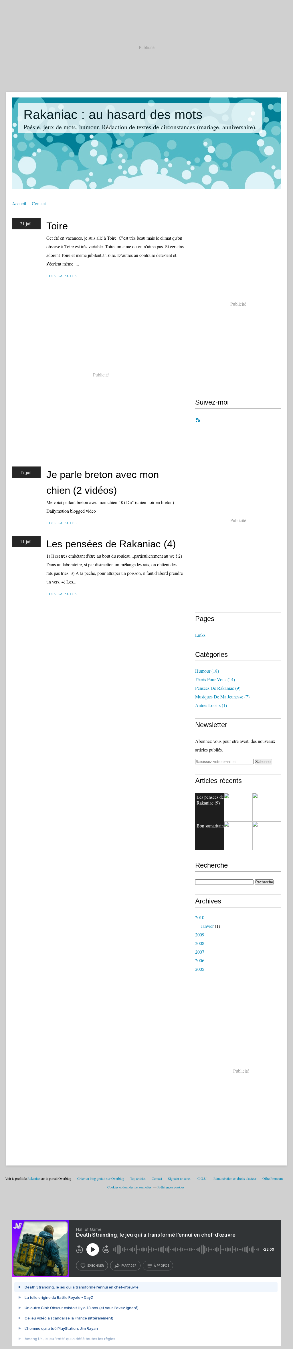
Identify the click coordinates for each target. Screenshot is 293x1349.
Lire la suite (61, 276)
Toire (57, 225)
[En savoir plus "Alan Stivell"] (238, 835)
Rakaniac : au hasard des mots (113, 114)
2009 (199, 935)
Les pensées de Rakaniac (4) (111, 543)
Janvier (207, 926)
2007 (199, 952)
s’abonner (95, 1265)
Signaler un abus (179, 1178)
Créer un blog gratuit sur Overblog (100, 1178)
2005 (199, 969)
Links (200, 635)
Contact (39, 203)
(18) (207, 671)
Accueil (19, 203)
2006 (199, 960)
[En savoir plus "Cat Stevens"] (266, 835)
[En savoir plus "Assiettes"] (238, 807)
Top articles (138, 1178)
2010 (199, 917)
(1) (211, 705)
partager (128, 1265)
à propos (161, 1265)
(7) (222, 697)
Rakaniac (33, 1178)
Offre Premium (272, 1178)
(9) (217, 688)
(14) (215, 679)
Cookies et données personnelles (129, 1187)
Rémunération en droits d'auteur (234, 1178)
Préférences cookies (170, 1187)
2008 (199, 943)
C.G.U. (202, 1178)
